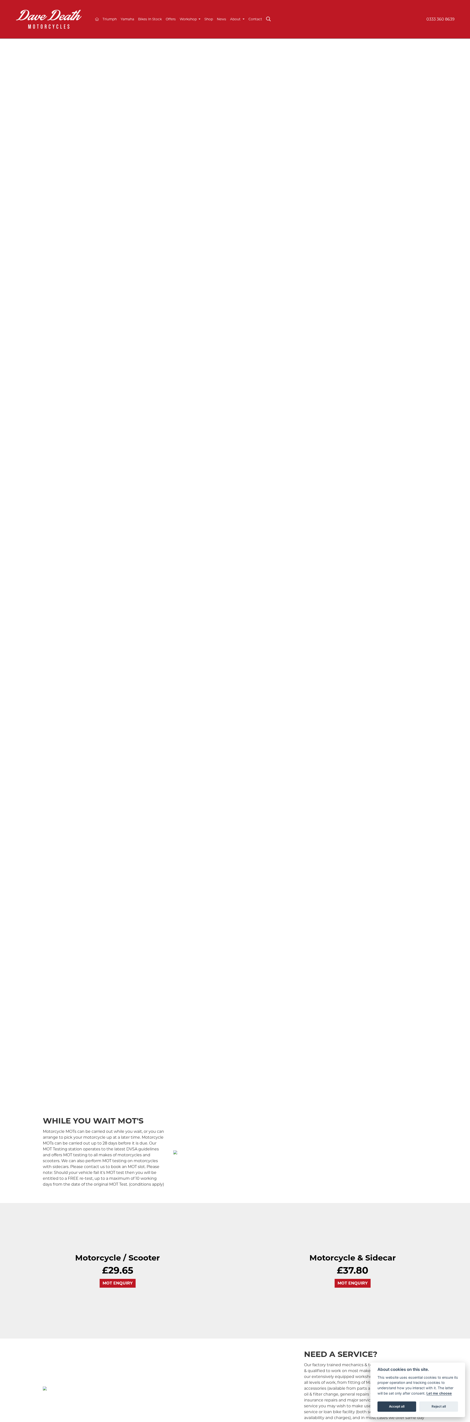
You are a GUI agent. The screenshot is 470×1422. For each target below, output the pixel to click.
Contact (255, 19)
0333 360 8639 (440, 19)
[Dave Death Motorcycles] (48, 19)
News (221, 19)
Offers (171, 19)
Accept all (396, 1406)
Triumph (110, 19)
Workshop (189, 19)
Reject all (439, 1406)
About (236, 19)
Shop (208, 19)
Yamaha (127, 19)
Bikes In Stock (150, 19)
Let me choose (439, 1393)
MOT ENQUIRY (118, 1283)
